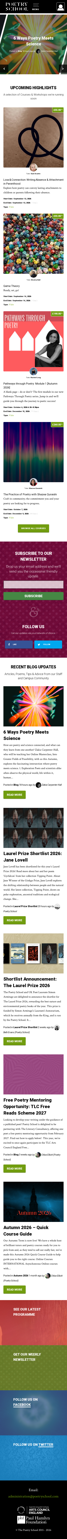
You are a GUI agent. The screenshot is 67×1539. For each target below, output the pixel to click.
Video (11, 206)
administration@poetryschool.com (33, 1496)
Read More (14, 794)
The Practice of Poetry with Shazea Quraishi (30, 494)
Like (14, 644)
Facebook (22, 1405)
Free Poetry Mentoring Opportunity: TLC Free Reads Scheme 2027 (27, 1106)
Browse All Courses (33, 528)
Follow (46, 644)
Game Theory (11, 286)
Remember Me (34, 47)
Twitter (45, 1445)
